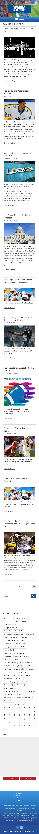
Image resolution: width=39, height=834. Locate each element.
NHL (21, 675)
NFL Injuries (8, 672)
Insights (8, 656)
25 (9, 726)
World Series (9, 701)
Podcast (19, 679)
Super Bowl (29, 691)
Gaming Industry (10, 647)
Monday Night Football (21, 666)
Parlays (29, 675)
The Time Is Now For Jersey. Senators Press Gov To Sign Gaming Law (19, 524)
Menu (21, 19)
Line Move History (11, 663)
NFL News (21, 672)
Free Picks (20, 644)
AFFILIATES (19, 793)
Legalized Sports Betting (13, 659)
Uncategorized (10, 694)
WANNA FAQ (9, 698)
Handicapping (9, 650)
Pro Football (9, 685)
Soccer (21, 685)
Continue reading (9, 81)
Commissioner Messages (13, 634)
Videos (21, 694)
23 (34, 722)
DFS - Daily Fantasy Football (14, 640)
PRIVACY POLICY (19, 796)
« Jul (4, 734)
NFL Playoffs (9, 675)
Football (8, 644)
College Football (11, 628)
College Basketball (11, 625)
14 (24, 718)
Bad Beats (8, 619)
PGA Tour (8, 679)
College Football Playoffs (13, 631)
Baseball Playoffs (22, 618)
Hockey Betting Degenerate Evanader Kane (16, 92)
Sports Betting (10, 688)
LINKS (19, 800)
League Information (21, 656)
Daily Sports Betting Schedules (15, 637)
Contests (30, 634)
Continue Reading (9, 308)
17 (4, 722)
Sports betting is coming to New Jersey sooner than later (18, 319)
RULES (19, 798)
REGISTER (28, 778)
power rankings (10, 682)
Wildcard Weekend (24, 698)
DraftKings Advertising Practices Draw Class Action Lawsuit (18, 281)
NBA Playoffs (19, 669)
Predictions (23, 682)
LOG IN (11, 778)
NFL (30, 669)
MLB (7, 666)
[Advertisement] (19, 756)
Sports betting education (13, 691)
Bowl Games (20, 621)
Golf (22, 647)
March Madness (26, 663)
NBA (7, 669)
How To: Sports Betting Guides (15, 653)
